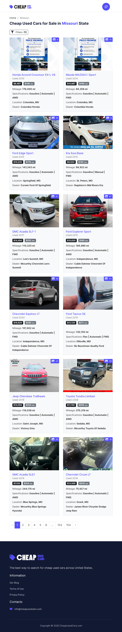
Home (13, 18)
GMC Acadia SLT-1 (24, 231)
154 (68, 525)
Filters (21, 32)
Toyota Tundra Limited (80, 396)
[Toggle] (106, 7)
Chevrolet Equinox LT (26, 313)
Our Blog (14, 582)
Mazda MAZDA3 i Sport (81, 74)
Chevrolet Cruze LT (78, 474)
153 (60, 525)
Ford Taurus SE (76, 313)
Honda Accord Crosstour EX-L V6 (33, 74)
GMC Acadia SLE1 (23, 474)
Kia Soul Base (74, 153)
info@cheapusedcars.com (28, 609)
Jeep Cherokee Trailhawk (28, 396)
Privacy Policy (17, 594)
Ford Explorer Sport (78, 231)
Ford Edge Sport (22, 153)
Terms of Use (17, 588)
